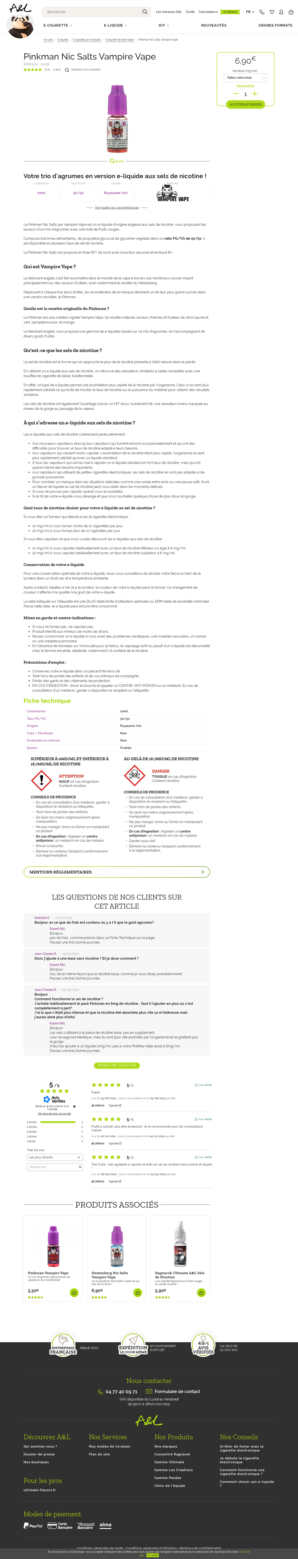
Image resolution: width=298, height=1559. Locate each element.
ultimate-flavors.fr (40, 1490)
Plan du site (99, 1454)
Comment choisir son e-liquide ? (247, 1484)
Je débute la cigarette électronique (239, 1460)
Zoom (119, 161)
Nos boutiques (36, 1462)
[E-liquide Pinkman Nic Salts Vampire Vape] (117, 115)
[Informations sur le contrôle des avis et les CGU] (74, 1106)
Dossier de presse (39, 1454)
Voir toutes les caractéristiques (117, 207)
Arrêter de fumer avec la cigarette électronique (242, 1448)
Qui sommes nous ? (40, 1446)
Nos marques (165, 1446)
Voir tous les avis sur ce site (54, 1113)
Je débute (230, 12)
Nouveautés (214, 25)
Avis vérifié (205, 1085)
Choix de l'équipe (169, 1486)
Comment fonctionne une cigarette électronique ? (242, 1472)
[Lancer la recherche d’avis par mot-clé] (80, 1167)
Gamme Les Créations (173, 1470)
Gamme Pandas (167, 1478)
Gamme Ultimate (169, 1462)
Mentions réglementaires (60, 872)
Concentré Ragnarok (172, 1454)
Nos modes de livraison (109, 1446)
